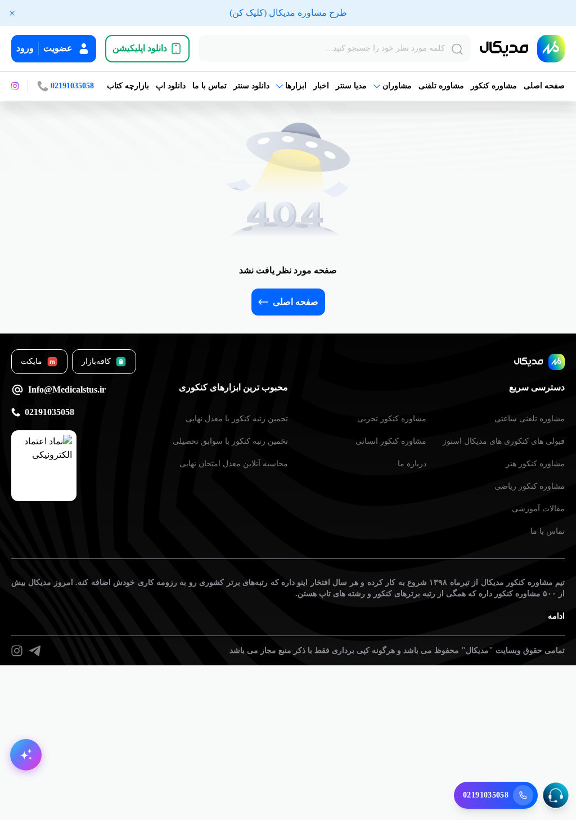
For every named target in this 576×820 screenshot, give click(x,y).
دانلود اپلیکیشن (139, 48)
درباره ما (412, 463)
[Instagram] (16, 650)
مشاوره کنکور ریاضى (529, 486)
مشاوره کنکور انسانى (391, 441)
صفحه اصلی (544, 86)
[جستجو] (457, 49)
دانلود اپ (171, 86)
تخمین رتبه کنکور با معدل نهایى (237, 418)
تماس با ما (209, 86)
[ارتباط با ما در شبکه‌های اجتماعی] (555, 795)
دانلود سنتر (251, 86)
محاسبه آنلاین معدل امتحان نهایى (233, 463)
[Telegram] (34, 650)
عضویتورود (44, 48)
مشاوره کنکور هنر (535, 463)
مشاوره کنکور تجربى (391, 418)
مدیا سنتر (351, 86)
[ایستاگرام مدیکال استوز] (15, 86)
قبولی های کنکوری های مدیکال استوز (504, 441)
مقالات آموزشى (538, 508)
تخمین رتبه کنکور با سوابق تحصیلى (230, 441)
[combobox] (335, 48)
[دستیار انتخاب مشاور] (26, 755)
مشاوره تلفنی (441, 86)
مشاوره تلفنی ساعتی (529, 418)
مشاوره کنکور (494, 86)
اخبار (321, 86)
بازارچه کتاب (128, 86)
